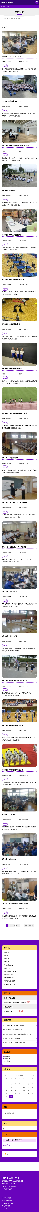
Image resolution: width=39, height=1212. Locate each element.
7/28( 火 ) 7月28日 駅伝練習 (11, 1038)
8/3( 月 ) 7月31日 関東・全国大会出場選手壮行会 (17, 1034)
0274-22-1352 (11, 1183)
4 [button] (14, 926)
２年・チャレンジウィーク (11, 971)
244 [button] (25, 926)
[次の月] (33, 1075)
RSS (8, 1154)
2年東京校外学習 (10, 984)
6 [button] (19, 926)
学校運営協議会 (9, 978)
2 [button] (9, 926)
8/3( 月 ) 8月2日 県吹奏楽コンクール (13, 1030)
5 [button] (16, 926)
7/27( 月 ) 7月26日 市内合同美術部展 (14, 1043)
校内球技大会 (9, 965)
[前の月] (5, 1075)
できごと (7, 955)
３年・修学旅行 (9, 974)
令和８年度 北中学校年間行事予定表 (17, 1002)
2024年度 (7, 1061)
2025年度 (7, 1059)
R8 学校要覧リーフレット (13, 1011)
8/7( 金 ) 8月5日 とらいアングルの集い (14, 1025)
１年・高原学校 (9, 968)
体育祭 (7, 962)
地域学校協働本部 (10, 981)
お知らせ (7, 952)
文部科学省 (6, 1145)
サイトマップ (7, 1189)
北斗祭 (7, 958)
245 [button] (29, 926)
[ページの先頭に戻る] (36, 1209)
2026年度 (7, 1056)
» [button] (32, 926)
